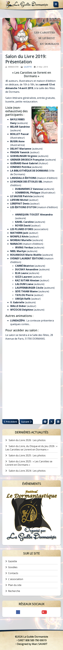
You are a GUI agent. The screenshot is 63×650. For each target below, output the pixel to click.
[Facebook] (45, 421)
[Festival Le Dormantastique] (31, 516)
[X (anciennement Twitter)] (51, 421)
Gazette (28, 67)
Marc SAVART (39, 644)
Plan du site (14, 585)
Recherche (14, 591)
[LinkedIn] (58, 421)
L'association (15, 579)
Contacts (13, 573)
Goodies (12, 567)
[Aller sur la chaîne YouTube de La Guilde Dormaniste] (44, 612)
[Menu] (55, 4)
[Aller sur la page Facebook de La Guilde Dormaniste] (18, 612)
